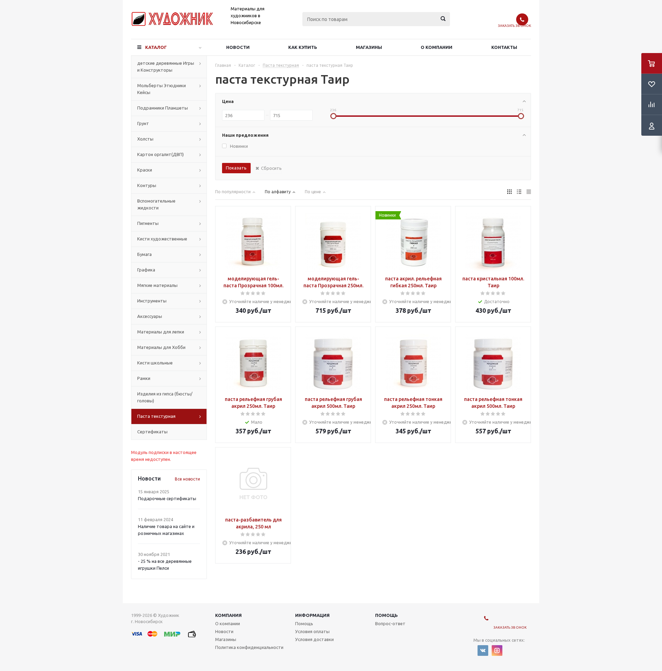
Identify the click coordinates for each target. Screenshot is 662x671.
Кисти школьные (155, 362)
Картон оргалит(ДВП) (160, 154)
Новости (238, 47)
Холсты (145, 138)
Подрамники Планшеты (162, 107)
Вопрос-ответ (390, 623)
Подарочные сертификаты (167, 498)
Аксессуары (149, 316)
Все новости (187, 479)
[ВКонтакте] (483, 650)
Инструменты (152, 300)
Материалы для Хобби (161, 347)
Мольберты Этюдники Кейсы (161, 89)
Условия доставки (314, 639)
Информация (312, 615)
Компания (228, 615)
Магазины (369, 47)
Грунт (143, 123)
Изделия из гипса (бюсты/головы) (164, 397)
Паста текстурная (156, 416)
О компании (436, 47)
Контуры (146, 185)
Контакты (504, 47)
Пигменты (148, 223)
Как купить (302, 47)
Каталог (156, 47)
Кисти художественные (162, 238)
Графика (146, 269)
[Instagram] (497, 650)
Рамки (143, 378)
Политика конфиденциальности (249, 647)
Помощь (386, 615)
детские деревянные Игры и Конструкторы (165, 66)
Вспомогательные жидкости (156, 204)
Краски (144, 169)
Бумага (144, 254)
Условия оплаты (312, 631)
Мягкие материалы (157, 285)
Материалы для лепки (160, 331)
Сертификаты (152, 431)
